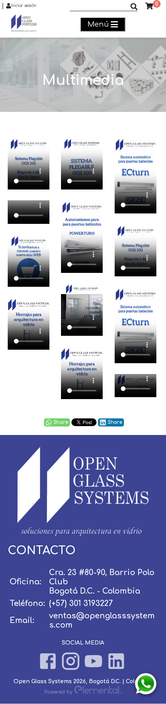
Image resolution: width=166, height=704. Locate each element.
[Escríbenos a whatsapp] (145, 683)
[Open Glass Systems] (83, 534)
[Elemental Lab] (98, 691)
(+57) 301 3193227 (81, 603)
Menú (98, 24)
